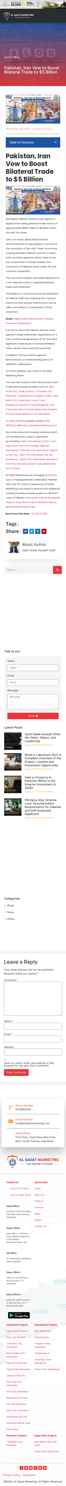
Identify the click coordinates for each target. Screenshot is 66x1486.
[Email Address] (10, 1121)
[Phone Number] (10, 1107)
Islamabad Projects (36, 497)
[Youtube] (31, 1468)
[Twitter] (26, 1468)
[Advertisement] (33, 613)
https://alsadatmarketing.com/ (39, 425)
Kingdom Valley (43, 395)
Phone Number (24, 1105)
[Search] (57, 570)
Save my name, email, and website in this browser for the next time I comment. (29, 1064)
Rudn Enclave (26, 391)
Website (9, 1047)
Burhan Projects (47, 502)
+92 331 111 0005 (39, 513)
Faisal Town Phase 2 (31, 441)
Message (12, 690)
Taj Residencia (26, 395)
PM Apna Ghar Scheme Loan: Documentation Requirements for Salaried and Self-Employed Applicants (43, 807)
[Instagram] (35, 1468)
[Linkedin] (40, 1468)
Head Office (23, 1133)
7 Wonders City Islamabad (33, 450)
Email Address (24, 1119)
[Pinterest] (45, 1468)
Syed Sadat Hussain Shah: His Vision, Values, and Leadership (43, 737)
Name (10, 661)
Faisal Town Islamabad (32, 459)
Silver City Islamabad (31, 454)
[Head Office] (10, 1137)
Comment (11, 980)
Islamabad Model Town (29, 463)
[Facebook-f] (21, 1468)
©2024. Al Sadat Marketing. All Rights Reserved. (33, 1481)
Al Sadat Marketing (16, 420)
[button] (60, 16)
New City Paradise (29, 445)
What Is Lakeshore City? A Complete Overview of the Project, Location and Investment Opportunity (43, 760)
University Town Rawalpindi (33, 405)
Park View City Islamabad (27, 409)
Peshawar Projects (21, 506)
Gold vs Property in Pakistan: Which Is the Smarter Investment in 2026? (40, 783)
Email (10, 675)
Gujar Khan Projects (27, 502)
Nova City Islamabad (38, 414)
